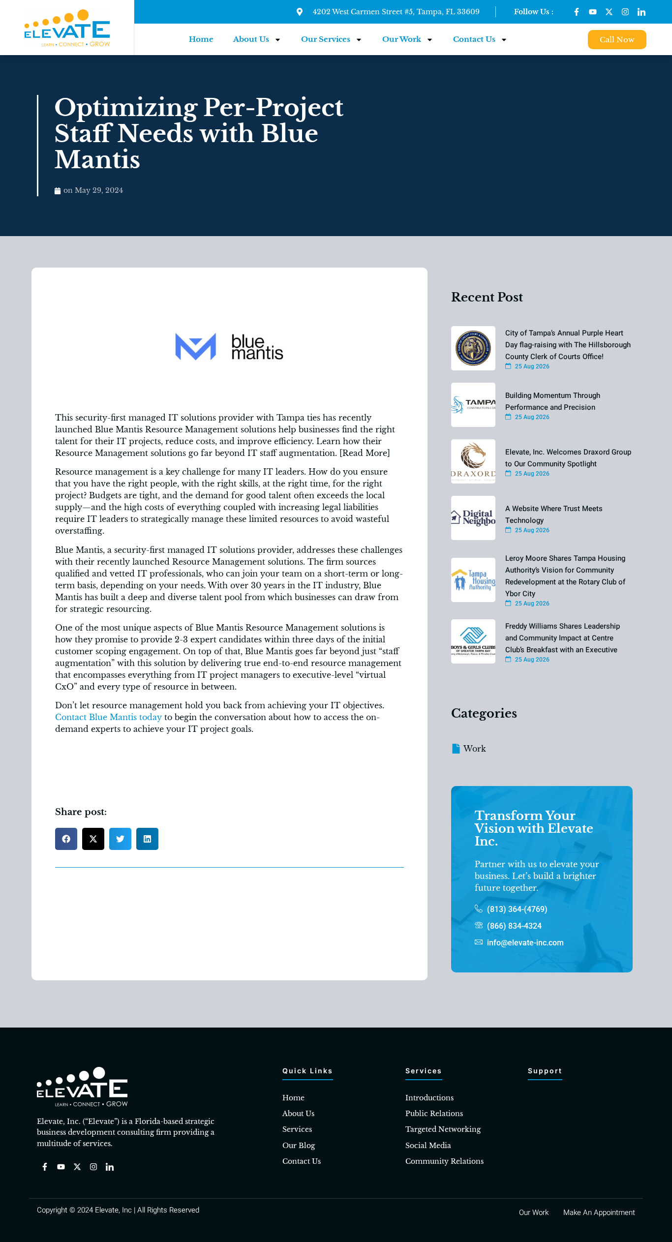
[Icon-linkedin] (641, 12)
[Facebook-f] (576, 12)
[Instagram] (625, 12)
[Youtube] (593, 12)
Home (201, 39)
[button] (66, 839)
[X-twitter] (609, 12)
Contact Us (474, 39)
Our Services (325, 39)
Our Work (401, 39)
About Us (251, 39)
